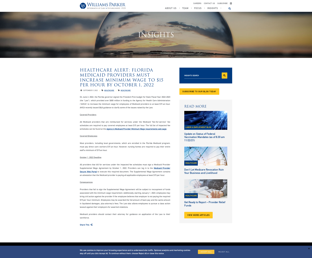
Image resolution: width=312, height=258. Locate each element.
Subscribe (222, 3)
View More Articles (198, 215)
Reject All (224, 252)
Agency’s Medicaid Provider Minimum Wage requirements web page (136, 129)
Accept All (206, 252)
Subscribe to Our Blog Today (199, 91)
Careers (197, 3)
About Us (170, 8)
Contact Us (209, 3)
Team (185, 8)
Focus (198, 8)
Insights (212, 8)
